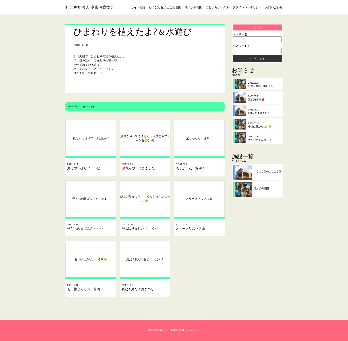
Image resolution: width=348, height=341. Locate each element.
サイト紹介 (138, 7)
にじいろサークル (217, 7)
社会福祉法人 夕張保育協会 (89, 7)
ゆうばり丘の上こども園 (165, 7)
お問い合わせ (274, 7)
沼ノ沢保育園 (193, 7)
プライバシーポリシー (247, 7)
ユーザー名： (241, 34)
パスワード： (241, 46)
